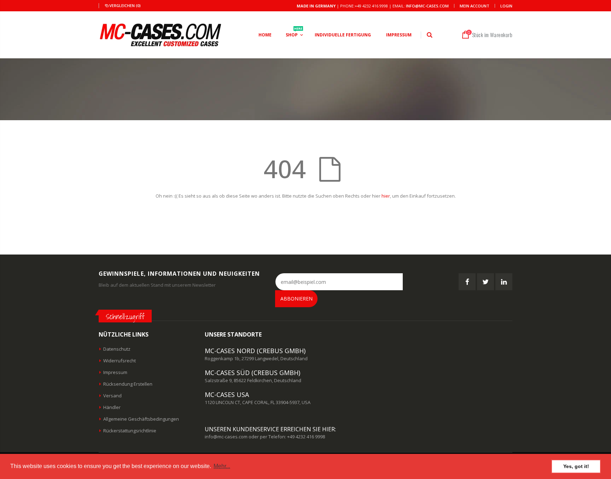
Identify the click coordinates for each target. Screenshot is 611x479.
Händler (112, 407)
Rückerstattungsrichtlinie (129, 430)
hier (386, 196)
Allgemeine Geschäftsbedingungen (141, 419)
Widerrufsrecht (119, 360)
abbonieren (296, 298)
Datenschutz (116, 349)
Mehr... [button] (222, 466)
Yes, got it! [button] (576, 466)
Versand (112, 395)
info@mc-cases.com (427, 5)
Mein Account (474, 5)
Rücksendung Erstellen (127, 384)
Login (506, 5)
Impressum (115, 372)
